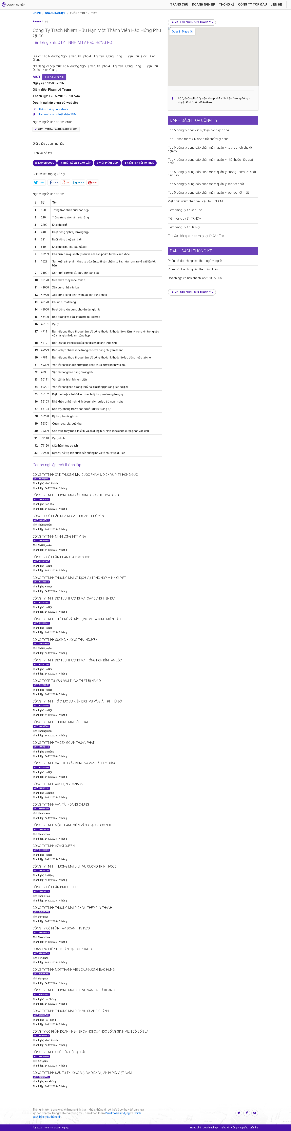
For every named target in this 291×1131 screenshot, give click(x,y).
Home (37, 13)
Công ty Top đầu (252, 4)
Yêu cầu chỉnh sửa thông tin (194, 22)
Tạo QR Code (45, 162)
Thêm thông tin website (53, 109)
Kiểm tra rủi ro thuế (140, 162)
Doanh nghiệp (203, 4)
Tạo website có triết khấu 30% (57, 114)
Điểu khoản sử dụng (117, 1113)
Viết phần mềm (108, 162)
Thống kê (226, 4)
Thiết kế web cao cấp (76, 162)
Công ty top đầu (239, 1127)
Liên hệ (276, 4)
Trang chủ (179, 4)
